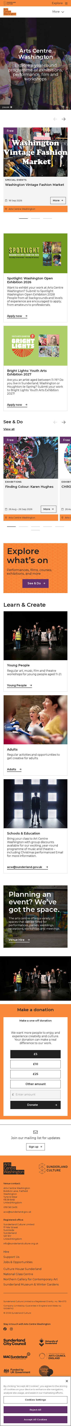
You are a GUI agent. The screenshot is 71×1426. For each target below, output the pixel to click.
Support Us (11, 1257)
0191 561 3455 (10, 1207)
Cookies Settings (35, 1399)
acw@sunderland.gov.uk (17, 1211)
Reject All (35, 1409)
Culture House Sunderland (22, 1269)
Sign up (33, 1146)
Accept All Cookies (35, 1419)
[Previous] (55, 119)
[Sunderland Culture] (9, 3)
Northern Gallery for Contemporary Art (30, 1279)
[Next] (64, 119)
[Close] (67, 1381)
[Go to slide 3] (47, 219)
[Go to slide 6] (35, 531)
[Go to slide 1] (23, 219)
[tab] (35, 1020)
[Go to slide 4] (47, 527)
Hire (6, 1251)
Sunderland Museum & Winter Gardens (31, 1284)
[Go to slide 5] (59, 527)
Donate (32, 1104)
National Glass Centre (18, 1274)
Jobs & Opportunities (17, 1262)
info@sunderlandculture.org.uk (20, 1243)
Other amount (36, 1084)
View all (8, 429)
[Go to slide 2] (35, 219)
